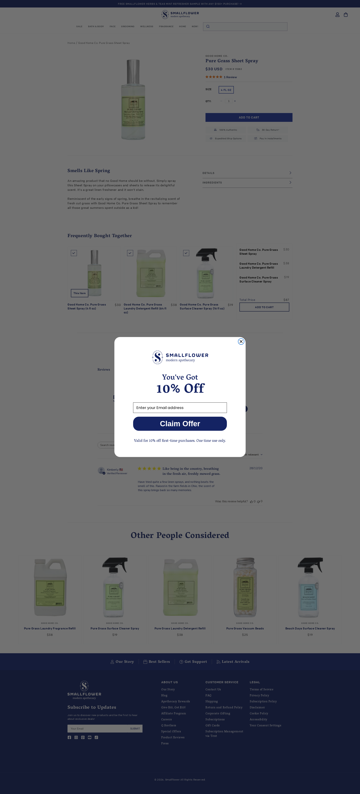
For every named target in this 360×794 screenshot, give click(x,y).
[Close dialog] (241, 342)
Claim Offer (180, 423)
